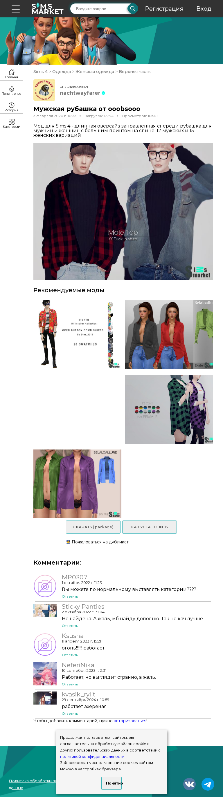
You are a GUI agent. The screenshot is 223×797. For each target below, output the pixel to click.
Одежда (61, 71)
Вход (203, 8)
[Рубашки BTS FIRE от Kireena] (75, 334)
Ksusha (73, 636)
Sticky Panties (83, 606)
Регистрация (164, 8)
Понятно (114, 783)
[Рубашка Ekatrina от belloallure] (171, 334)
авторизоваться (130, 720)
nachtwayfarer (80, 93)
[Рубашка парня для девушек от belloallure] (75, 484)
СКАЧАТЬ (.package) (93, 527)
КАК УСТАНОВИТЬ (149, 527)
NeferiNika (78, 665)
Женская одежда (94, 71)
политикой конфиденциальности (92, 756)
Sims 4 (41, 71)
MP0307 (74, 577)
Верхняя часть (134, 71)
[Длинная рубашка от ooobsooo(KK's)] (171, 409)
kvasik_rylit (78, 694)
